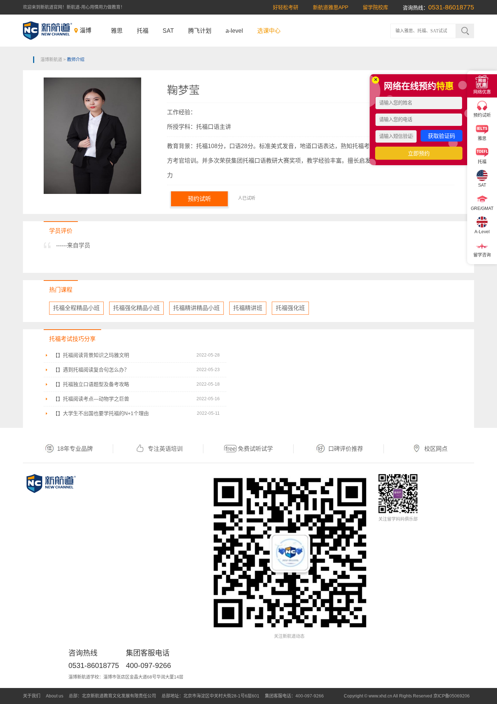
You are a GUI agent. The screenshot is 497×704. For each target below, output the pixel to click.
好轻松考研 (285, 7)
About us (54, 696)
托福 (142, 31)
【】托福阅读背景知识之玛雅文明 (91, 355)
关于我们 (31, 696)
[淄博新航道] (47, 30)
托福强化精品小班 (136, 308)
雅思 (117, 31)
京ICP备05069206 (451, 696)
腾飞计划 (199, 31)
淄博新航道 (51, 59)
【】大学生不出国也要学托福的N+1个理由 (101, 413)
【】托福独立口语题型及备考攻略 (91, 384)
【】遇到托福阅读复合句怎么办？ (91, 370)
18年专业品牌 (75, 449)
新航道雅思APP (330, 7)
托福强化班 (290, 308)
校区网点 (436, 449)
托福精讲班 (247, 308)
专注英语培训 (165, 449)
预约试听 (199, 199)
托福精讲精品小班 (196, 308)
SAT (168, 31)
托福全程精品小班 (76, 308)
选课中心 (269, 31)
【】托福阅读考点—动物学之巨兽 (91, 399)
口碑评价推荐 (345, 449)
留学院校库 (375, 7)
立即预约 (419, 153)
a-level (234, 31)
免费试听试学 (255, 449)
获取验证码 (441, 136)
